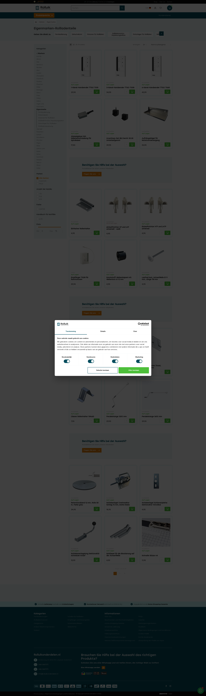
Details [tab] (103, 331)
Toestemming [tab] (71, 331)
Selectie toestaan (102, 370)
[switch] (91, 361)
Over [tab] (135, 331)
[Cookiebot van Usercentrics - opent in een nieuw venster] (139, 324)
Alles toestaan (133, 370)
